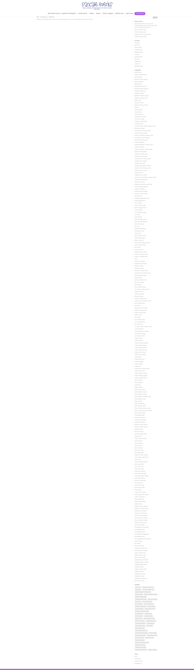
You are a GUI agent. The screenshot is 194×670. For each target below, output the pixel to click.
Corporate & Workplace (68, 14)
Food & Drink (138, 247)
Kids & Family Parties (140, 303)
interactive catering (139, 294)
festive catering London (140, 236)
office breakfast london (140, 399)
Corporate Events (139, 173)
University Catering (139, 546)
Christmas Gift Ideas (140, 128)
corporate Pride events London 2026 (143, 184)
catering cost (137, 587)
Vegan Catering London (140, 555)
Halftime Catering (139, 266)
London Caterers (139, 338)
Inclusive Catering (139, 291)
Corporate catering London (140, 597)
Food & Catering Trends (140, 245)
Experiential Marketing (140, 229)
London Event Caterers (140, 352)
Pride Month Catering (140, 471)
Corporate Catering (139, 147)
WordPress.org (138, 663)
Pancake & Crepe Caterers (141, 424)
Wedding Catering (139, 567)
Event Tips (137, 226)
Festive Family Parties (140, 238)
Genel (136, 259)
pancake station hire (139, 637)
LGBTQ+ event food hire (140, 312)
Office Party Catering (140, 417)
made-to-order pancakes (140, 623)
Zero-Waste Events (139, 581)
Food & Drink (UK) (139, 250)
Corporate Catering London (141, 154)
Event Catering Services (140, 208)
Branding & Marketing (140, 91)
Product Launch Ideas (140, 497)
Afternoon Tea (138, 72)
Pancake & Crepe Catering (141, 427)
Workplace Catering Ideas (141, 578)
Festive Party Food (139, 240)
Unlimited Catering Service (141, 548)
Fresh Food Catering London (141, 254)
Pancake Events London (152, 635)
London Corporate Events (141, 350)
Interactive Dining (139, 296)
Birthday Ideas (138, 84)
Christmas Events (139, 124)
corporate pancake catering (140, 599)
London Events (138, 357)
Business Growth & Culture (141, 105)
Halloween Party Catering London (143, 273)
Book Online (129, 14)
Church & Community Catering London (144, 135)
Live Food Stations (139, 329)
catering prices (138, 589)
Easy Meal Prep (138, 196)
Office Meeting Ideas (140, 415)
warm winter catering (140, 557)
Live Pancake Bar (138, 616)
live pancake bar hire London (142, 331)
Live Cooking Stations (140, 322)
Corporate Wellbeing (140, 189)
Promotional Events (139, 499)
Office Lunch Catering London (141, 633)
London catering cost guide (149, 618)
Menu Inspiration (139, 382)
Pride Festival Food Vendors (141, 462)
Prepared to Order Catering (141, 455)
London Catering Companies (141, 343)
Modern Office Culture (140, 389)
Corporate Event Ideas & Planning (143, 166)
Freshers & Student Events (141, 256)
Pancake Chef (138, 436)
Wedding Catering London (140, 647)
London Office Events (140, 371)
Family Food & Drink (139, 231)
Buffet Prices (138, 100)
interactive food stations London (142, 611)
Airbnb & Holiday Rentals (141, 75)
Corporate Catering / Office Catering (143, 149)
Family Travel (138, 233)
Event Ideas (137, 215)
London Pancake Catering (141, 373)
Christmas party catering (141, 133)
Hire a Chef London (139, 282)
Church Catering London (140, 32)
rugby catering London (139, 640)
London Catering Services (141, 347)
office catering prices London (141, 630)
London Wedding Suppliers (141, 375)
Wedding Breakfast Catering (141, 562)
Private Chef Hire (139, 483)
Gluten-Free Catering (140, 261)
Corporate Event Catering (141, 156)
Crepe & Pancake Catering (141, 191)
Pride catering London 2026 (141, 457)
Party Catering (138, 445)
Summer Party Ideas (140, 525)
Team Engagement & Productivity (143, 539)
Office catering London (140, 628)
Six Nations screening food (141, 515)
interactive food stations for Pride (143, 301)
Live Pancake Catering (140, 334)
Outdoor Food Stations (140, 422)
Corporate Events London (141, 175)
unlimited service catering (141, 550)
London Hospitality (139, 361)
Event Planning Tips (139, 224)
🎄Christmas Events (54, 14)
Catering (137, 107)
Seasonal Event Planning (140, 513)
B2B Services (119, 14)
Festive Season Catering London (142, 243)
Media (91, 14)
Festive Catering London (140, 30)
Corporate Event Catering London (143, 159)
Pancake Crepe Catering (140, 438)
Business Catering (139, 103)
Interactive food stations (150, 609)
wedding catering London (141, 569)
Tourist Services (138, 541)
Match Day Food (138, 380)
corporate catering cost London (150, 594)
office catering (149, 625)
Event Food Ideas (139, 210)
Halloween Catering (139, 268)
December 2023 (138, 57)
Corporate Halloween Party (141, 180)
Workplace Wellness (152, 650)
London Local (138, 366)
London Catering (138, 340)
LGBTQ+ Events (138, 315)
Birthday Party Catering (140, 86)
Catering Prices (138, 112)
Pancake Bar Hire (139, 429)
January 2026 (138, 47)
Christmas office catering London (143, 131)
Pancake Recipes (139, 443)
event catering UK (139, 604)
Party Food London (139, 450)
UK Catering (137, 543)
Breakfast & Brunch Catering (142, 96)
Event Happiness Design (140, 212)
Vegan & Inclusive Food (140, 553)
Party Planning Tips (139, 452)
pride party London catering (141, 476)
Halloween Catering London (141, 270)
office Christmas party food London (143, 410)
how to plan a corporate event (142, 289)
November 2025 (138, 50)
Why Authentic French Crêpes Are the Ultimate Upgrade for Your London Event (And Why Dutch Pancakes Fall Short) (146, 25)
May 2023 (137, 59)
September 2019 (139, 66)
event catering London (147, 601)
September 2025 (139, 52)
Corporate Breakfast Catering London (144, 145)
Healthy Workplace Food (140, 280)
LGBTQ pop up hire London (141, 308)
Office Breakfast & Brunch (141, 392)
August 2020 (138, 61)
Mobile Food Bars (139, 387)
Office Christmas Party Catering (142, 408)
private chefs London (140, 487)
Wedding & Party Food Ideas (141, 560)
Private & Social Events (140, 480)
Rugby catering (138, 504)
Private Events (82, 14)
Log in (136, 656)
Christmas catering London (148, 589)
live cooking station (139, 613)
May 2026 (137, 43)
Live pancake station (148, 616)
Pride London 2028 (139, 469)
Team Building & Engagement (142, 534)
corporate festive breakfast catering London (145, 177)
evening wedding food (140, 201)
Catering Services (139, 114)
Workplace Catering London (141, 650)
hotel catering (138, 285)
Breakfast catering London (141, 98)
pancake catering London (141, 434)
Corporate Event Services (141, 170)
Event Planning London (140, 219)
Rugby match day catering (141, 506)
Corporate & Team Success (141, 140)
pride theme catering (140, 478)
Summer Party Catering (140, 522)
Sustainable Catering (140, 532)
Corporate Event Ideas (140, 163)
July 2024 (137, 54)
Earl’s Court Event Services (141, 194)
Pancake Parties (138, 441)
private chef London (149, 637)
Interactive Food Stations (141, 299)
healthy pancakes (151, 606)
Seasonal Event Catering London (142, 642)
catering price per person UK (148, 587)
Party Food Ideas (138, 448)
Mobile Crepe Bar (150, 623)
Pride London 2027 (139, 466)
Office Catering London (140, 406)
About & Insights (108, 14)
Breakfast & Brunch (139, 93)
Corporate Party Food (140, 182)
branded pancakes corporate (141, 89)
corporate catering (139, 594)
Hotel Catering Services (140, 287)
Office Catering (138, 401)
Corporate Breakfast (140, 142)
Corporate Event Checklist (141, 161)
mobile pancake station (140, 625)
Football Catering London (140, 37)
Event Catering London (140, 205)
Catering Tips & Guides (140, 117)
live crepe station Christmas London (143, 326)
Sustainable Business (140, 529)
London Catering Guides (140, 345)
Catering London (138, 110)
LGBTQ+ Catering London (140, 310)
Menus (98, 14)
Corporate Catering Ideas (141, 152)
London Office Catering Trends (142, 368)
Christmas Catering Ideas (141, 121)
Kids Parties (137, 305)
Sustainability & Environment (142, 527)
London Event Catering (140, 354)
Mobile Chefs (138, 385)
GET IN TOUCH (140, 13)
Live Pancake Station (140, 336)
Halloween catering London (140, 606)
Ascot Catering (138, 77)
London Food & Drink (139, 359)
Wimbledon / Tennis (139, 576)
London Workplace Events (141, 378)
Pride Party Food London (140, 473)
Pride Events (138, 459)
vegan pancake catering (140, 645)
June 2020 (137, 64)
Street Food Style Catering (141, 520)
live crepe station (139, 324)
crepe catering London (152, 599)
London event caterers (139, 621)
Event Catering (138, 203)
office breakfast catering (141, 394)
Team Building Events (140, 536)
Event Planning (138, 217)
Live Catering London (140, 319)
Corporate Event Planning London (143, 168)
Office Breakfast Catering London (143, 396)
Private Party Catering (140, 492)
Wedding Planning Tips (140, 574)
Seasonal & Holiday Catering (141, 508)
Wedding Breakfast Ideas (141, 564)
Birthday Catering (139, 82)
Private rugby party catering (142, 494)
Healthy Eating (138, 277)
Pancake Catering (139, 431)
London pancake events (151, 621)
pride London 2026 (139, 464)
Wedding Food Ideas (139, 571)
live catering (137, 317)
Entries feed (137, 659)
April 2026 (137, 45)
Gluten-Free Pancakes (148, 604)
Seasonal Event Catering (140, 511)
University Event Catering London (143, 34)
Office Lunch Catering (140, 413)
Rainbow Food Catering (140, 501)
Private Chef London (139, 485)
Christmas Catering (139, 119)
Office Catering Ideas (140, 403)
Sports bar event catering (141, 518)
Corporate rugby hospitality (141, 187)
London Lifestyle (138, 364)
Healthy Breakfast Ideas (140, 275)
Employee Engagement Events (142, 198)
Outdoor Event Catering (140, 420)
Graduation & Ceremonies (141, 264)
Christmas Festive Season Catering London (145, 126)
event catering (138, 601)
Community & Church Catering (142, 138)
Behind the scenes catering (141, 79)
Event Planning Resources (141, 222)
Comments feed (138, 661)
